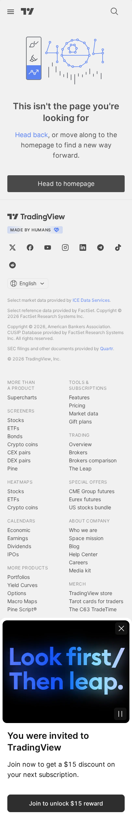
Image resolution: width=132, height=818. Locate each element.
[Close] (121, 628)
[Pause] (120, 714)
